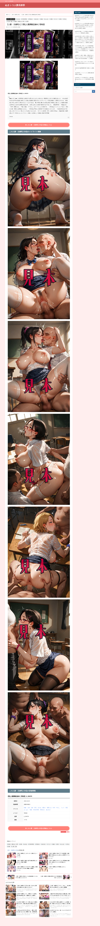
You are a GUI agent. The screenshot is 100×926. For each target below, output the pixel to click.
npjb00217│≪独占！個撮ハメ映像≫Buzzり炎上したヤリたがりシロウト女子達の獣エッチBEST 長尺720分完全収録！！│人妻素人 (84, 57)
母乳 (27, 21)
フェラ (56, 19)
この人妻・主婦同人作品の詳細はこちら (39, 125)
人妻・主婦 (10, 21)
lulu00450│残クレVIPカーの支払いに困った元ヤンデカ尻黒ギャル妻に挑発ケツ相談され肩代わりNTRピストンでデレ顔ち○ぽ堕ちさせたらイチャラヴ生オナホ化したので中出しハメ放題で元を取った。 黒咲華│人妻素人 (84, 39)
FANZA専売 (24, 19)
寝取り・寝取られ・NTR (19, 21)
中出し (65, 19)
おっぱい (47, 19)
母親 (52, 19)
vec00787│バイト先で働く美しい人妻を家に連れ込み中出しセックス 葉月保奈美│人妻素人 (84, 79)
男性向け (31, 19)
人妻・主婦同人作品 (12, 850)
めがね (18, 19)
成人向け (37, 19)
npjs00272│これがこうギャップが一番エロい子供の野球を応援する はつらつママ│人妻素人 (84, 63)
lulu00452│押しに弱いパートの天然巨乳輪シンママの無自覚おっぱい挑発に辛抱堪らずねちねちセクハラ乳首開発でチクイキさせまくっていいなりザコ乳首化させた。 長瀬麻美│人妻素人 (84, 49)
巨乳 (61, 19)
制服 (42, 19)
